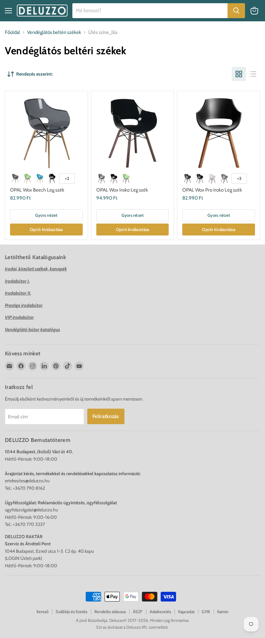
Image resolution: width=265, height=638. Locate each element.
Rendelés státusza (110, 611)
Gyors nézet (46, 215)
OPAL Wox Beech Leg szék (37, 190)
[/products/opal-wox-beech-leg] (46, 132)
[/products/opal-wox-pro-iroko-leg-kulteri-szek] (218, 132)
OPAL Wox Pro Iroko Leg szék (212, 190)
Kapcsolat (186, 611)
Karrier (222, 611)
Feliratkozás (105, 416)
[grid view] (239, 74)
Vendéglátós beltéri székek (54, 32)
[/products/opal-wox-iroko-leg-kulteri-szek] (132, 132)
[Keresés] (236, 10)
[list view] (253, 74)
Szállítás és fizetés (71, 611)
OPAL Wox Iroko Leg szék (122, 190)
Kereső (42, 611)
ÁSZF (138, 611)
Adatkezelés (160, 611)
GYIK (206, 611)
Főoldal (12, 32)
